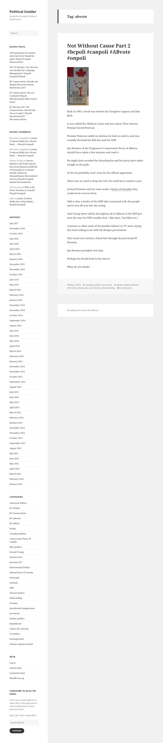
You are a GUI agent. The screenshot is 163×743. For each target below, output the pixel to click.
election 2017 (16, 562)
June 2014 (14, 335)
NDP (12, 587)
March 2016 (15, 254)
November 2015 (17, 269)
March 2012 (15, 473)
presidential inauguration (22, 608)
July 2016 (14, 238)
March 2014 (15, 351)
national (14, 582)
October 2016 (16, 233)
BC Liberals (15, 518)
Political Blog (16, 598)
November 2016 (17, 228)
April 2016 (15, 249)
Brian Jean (84, 288)
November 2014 (17, 310)
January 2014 (16, 361)
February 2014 (17, 356)
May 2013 (14, 402)
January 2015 (16, 300)
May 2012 (14, 463)
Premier (14, 603)
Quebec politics (17, 618)
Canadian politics (18, 533)
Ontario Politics (17, 593)
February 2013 (17, 417)
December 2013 (17, 366)
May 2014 (14, 341)
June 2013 (14, 397)
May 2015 (14, 284)
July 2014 (14, 330)
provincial (14, 613)
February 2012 (17, 479)
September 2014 (17, 320)
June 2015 (14, 279)
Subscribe (16, 731)
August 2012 (15, 448)
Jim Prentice (95, 288)
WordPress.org (17, 678)
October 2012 (16, 438)
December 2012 (17, 427)
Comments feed (17, 673)
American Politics (18, 503)
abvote (119, 284)
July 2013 (14, 392)
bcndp (13, 528)
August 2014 (15, 325)
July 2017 (14, 223)
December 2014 (17, 305)
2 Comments (125, 288)
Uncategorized (17, 639)
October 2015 (16, 274)
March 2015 (15, 289)
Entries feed (15, 668)
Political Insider (23, 11)
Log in (13, 662)
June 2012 (14, 458)
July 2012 (14, 453)
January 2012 (16, 484)
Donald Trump (17, 552)
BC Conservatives (18, 513)
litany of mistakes (121, 189)
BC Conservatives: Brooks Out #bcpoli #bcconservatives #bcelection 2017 (24, 84)
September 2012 (17, 443)
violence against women (21, 644)
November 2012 (17, 433)
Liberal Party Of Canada (21, 572)
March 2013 (15, 412)
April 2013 (15, 407)
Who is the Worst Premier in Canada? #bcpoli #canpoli (22, 190)
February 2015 (17, 295)
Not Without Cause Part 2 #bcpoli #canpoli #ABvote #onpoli (98, 51)
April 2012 (15, 468)
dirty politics (16, 547)
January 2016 (16, 259)
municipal (14, 577)
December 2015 (17, 264)
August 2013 (15, 387)
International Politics (20, 567)
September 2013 (17, 381)
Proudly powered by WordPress (82, 310)
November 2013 (17, 371)
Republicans (16, 623)
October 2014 (16, 315)
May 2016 (14, 243)
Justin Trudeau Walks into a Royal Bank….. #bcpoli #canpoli (23, 141)
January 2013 (16, 422)
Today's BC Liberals (19, 628)
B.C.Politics (15, 508)
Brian (75, 288)
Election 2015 (16, 557)
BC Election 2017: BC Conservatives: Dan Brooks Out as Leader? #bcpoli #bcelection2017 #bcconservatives (22, 113)
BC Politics (15, 523)
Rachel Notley (108, 288)
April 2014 (15, 346)
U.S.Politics (15, 633)
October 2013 (16, 376)
